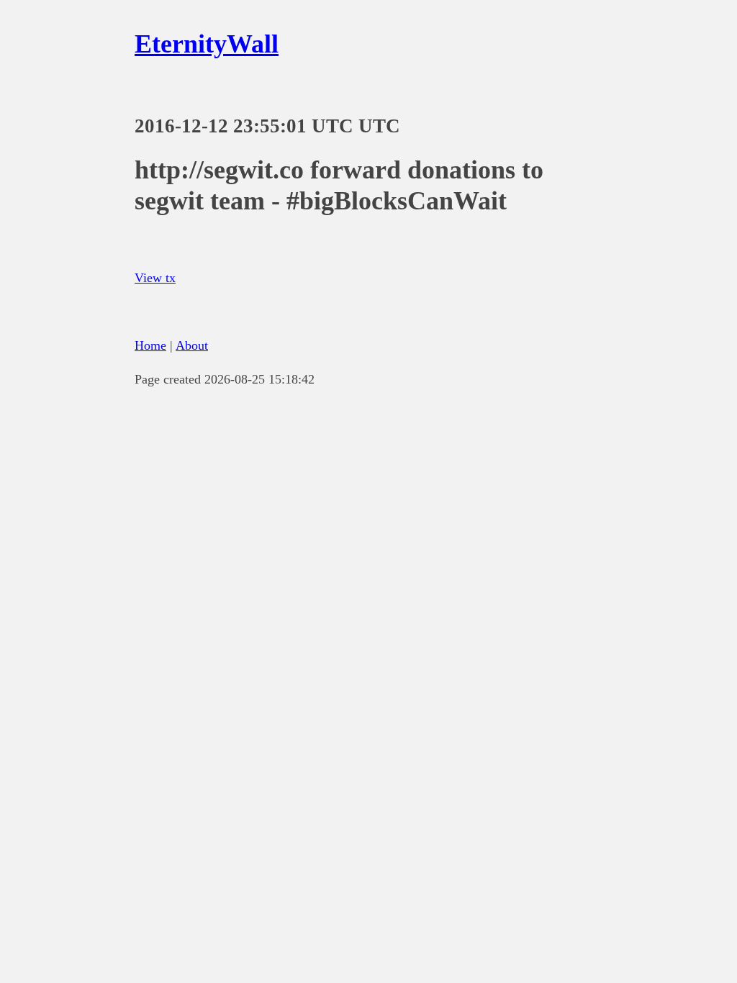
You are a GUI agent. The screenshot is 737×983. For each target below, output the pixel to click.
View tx (155, 278)
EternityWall (207, 44)
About (192, 345)
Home (150, 345)
